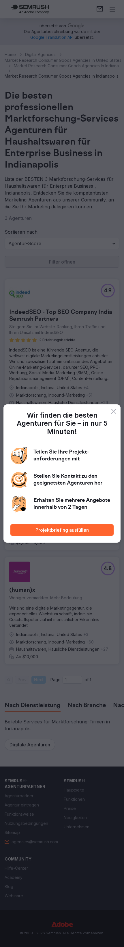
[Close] (114, 411)
